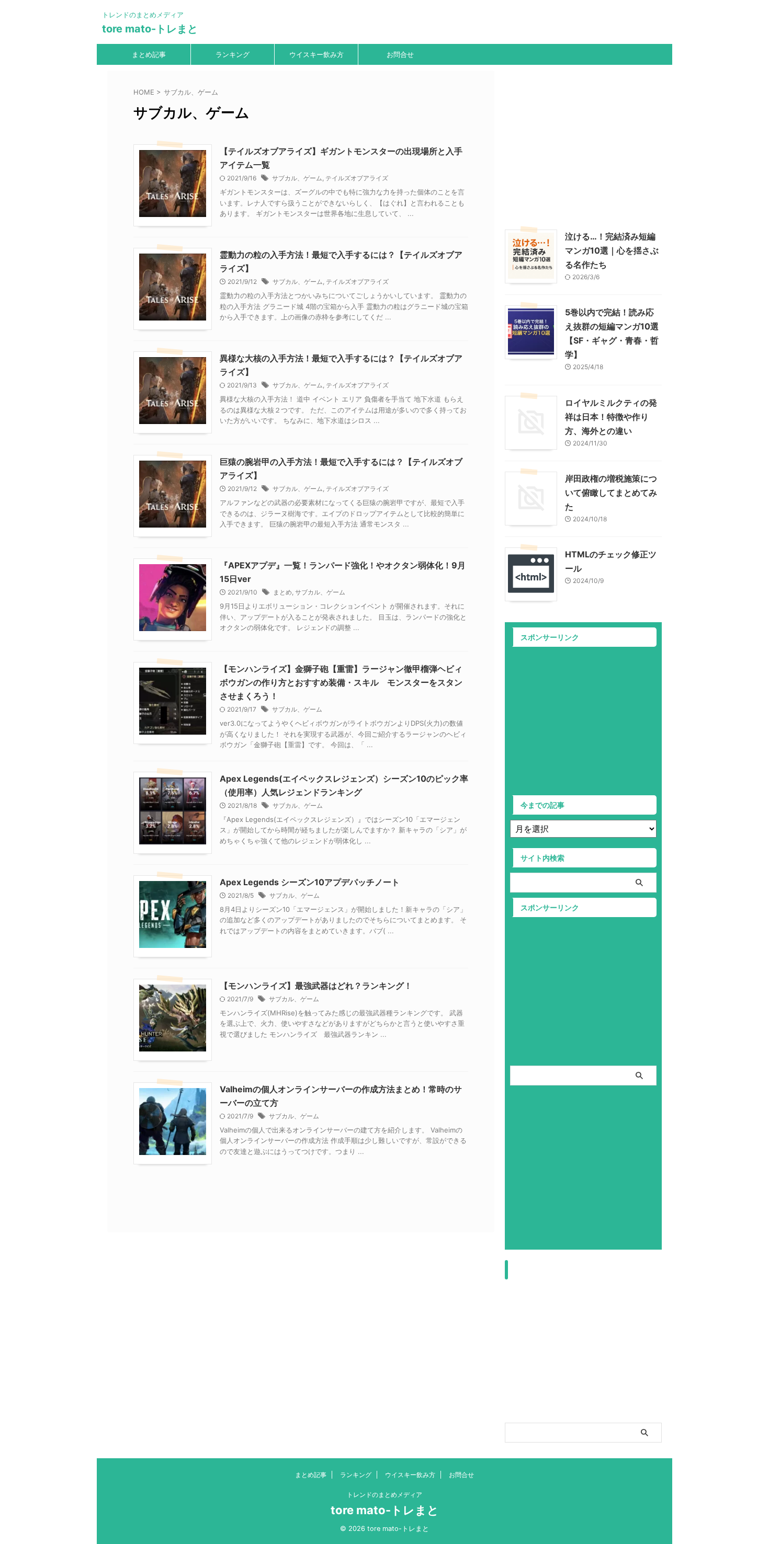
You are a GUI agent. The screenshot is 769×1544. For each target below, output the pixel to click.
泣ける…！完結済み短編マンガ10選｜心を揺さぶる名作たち (612, 250)
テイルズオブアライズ (356, 178)
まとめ (282, 592)
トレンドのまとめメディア (384, 1495)
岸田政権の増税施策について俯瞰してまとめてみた (611, 492)
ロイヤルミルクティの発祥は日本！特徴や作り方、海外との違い (611, 416)
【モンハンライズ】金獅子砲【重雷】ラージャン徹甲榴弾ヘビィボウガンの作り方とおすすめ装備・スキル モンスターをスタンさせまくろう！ (341, 682)
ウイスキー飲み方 (316, 54)
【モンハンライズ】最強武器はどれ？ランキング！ (316, 985)
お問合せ (400, 54)
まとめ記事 (149, 54)
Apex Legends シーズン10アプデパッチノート (310, 882)
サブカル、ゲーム (297, 178)
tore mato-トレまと (150, 28)
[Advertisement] (593, 144)
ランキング (233, 54)
